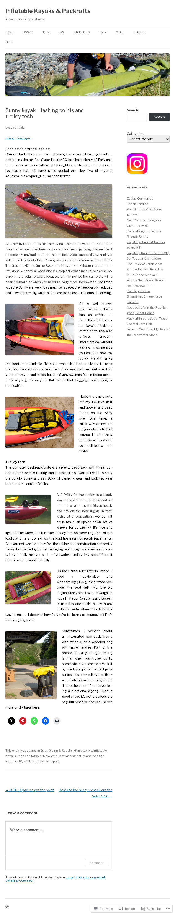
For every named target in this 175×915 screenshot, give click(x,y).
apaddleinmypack (47, 761)
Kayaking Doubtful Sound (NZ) (148, 253)
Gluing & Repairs (61, 750)
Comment (96, 863)
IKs (62, 32)
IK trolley (48, 756)
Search (132, 110)
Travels (139, 32)
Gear (120, 32)
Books (28, 32)
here (35, 707)
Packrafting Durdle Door (144, 231)
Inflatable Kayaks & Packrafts (48, 10)
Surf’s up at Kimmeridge (144, 258)
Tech (8, 42)
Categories (135, 133)
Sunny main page (17, 138)
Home (9, 32)
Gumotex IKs (83, 750)
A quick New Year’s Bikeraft (146, 280)
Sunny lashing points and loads (78, 756)
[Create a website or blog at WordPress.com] (7, 906)
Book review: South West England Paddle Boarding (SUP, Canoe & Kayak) (145, 269)
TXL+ (103, 32)
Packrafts (82, 32)
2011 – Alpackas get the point (29, 790)
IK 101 (46, 32)
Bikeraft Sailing (138, 236)
